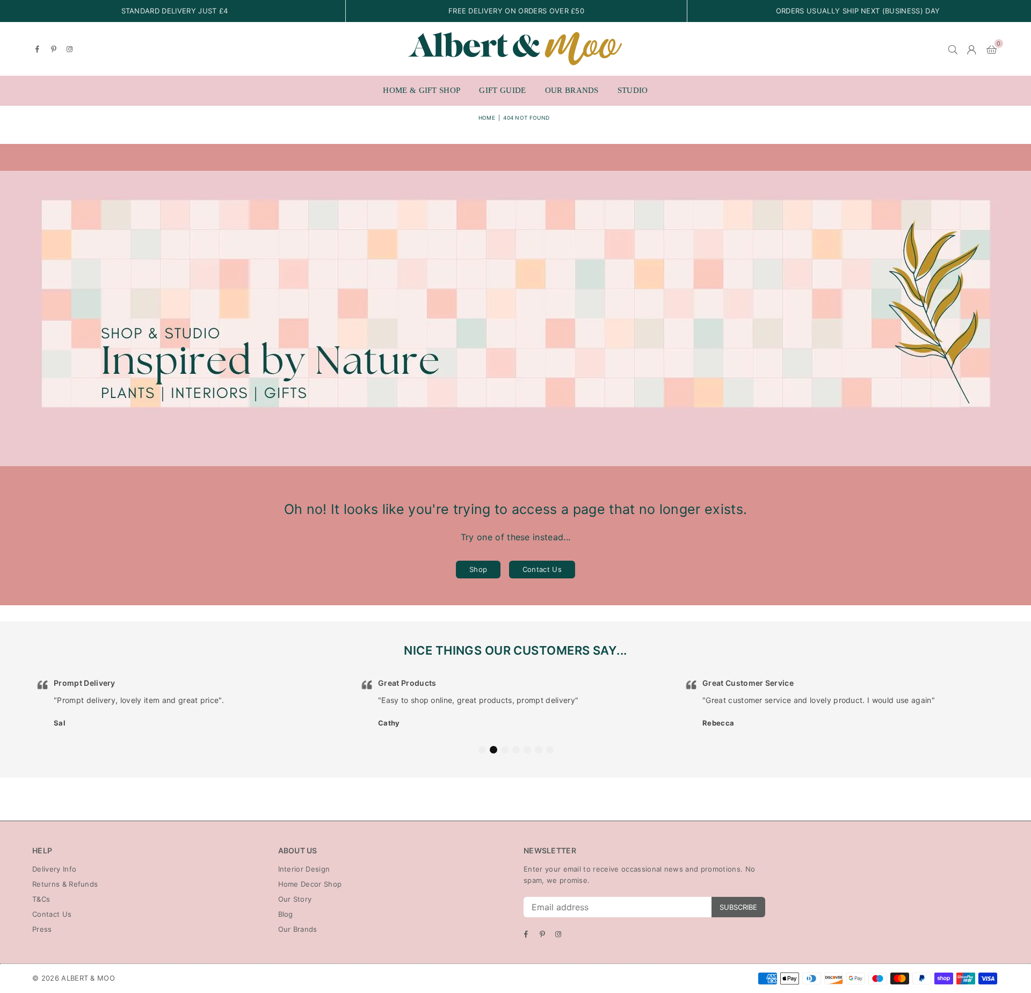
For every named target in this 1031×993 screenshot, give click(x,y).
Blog (285, 914)
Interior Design (304, 869)
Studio (633, 90)
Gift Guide (502, 90)
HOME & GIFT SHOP (421, 90)
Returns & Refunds (65, 884)
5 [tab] (527, 749)
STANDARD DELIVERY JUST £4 (174, 10)
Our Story (295, 899)
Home (486, 117)
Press (42, 929)
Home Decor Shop (310, 884)
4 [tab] (516, 749)
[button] (991, 49)
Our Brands (572, 90)
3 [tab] (505, 749)
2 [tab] (493, 749)
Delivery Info (54, 869)
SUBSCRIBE (738, 907)
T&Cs (41, 899)
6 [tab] (538, 749)
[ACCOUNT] (971, 49)
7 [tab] (550, 749)
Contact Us (542, 569)
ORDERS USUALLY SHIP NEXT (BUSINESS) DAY (858, 10)
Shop (478, 569)
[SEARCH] (952, 49)
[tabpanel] (192, 703)
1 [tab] (482, 749)
